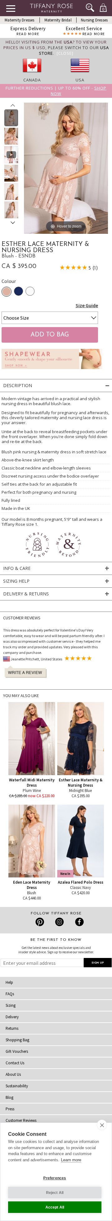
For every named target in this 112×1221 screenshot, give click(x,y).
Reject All (55, 1193)
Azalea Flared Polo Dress (80, 882)
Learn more (71, 1160)
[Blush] (6, 292)
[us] (80, 74)
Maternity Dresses (19, 20)
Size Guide (87, 305)
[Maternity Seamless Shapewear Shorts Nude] (52, 370)
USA (80, 80)
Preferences (54, 1178)
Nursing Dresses (94, 20)
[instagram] (59, 922)
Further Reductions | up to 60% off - (56, 90)
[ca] (32, 74)
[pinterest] (40, 922)
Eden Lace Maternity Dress (31, 885)
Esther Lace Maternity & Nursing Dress (80, 782)
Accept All (54, 1207)
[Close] (65, 53)
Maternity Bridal (58, 20)
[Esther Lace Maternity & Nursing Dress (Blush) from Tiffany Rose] (11, 117)
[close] (102, 1125)
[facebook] (78, 922)
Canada (32, 80)
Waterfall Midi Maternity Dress (31, 782)
